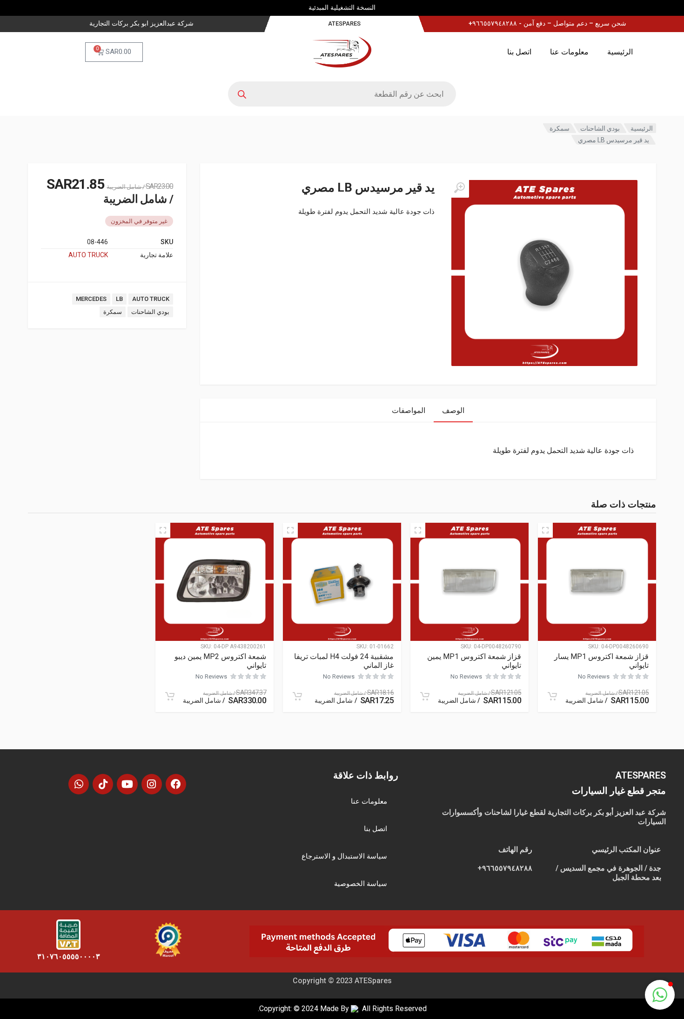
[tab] (453, 410)
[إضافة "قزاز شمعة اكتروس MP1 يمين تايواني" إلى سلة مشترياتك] (424, 696)
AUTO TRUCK (88, 255)
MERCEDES (91, 298)
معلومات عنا (569, 51)
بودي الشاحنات (600, 128)
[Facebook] (176, 784)
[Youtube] (127, 784)
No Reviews (594, 676)
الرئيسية (620, 51)
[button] (660, 995)
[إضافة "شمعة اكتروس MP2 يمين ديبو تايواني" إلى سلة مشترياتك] (169, 696)
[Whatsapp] (78, 784)
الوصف (453, 410)
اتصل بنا (519, 51)
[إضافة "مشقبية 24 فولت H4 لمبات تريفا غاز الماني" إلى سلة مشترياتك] (297, 696)
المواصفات (408, 410)
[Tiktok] (103, 784)
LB (119, 298)
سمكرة (560, 128)
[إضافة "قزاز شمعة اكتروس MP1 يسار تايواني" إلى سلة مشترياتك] (552, 696)
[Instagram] (151, 784)
